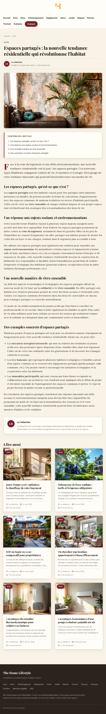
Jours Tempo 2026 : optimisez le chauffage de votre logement (23, 486)
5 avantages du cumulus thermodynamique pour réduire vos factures (20, 622)
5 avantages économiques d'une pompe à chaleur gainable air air (76, 620)
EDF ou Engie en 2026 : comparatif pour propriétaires (23, 553)
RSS (31, 689)
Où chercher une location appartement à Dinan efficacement (78, 553)
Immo (63, 18)
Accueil (6, 18)
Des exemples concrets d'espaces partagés (29, 153)
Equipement (52, 18)
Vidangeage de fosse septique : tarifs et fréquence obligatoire (75, 486)
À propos (18, 24)
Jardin (72, 18)
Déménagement (35, 18)
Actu (15, 18)
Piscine (90, 18)
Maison (80, 18)
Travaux (7, 24)
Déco (22, 18)
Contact (31, 24)
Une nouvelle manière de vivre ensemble (27, 149)
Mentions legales (20, 689)
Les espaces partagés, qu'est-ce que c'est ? (29, 141)
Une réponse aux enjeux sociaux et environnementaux (33, 145)
